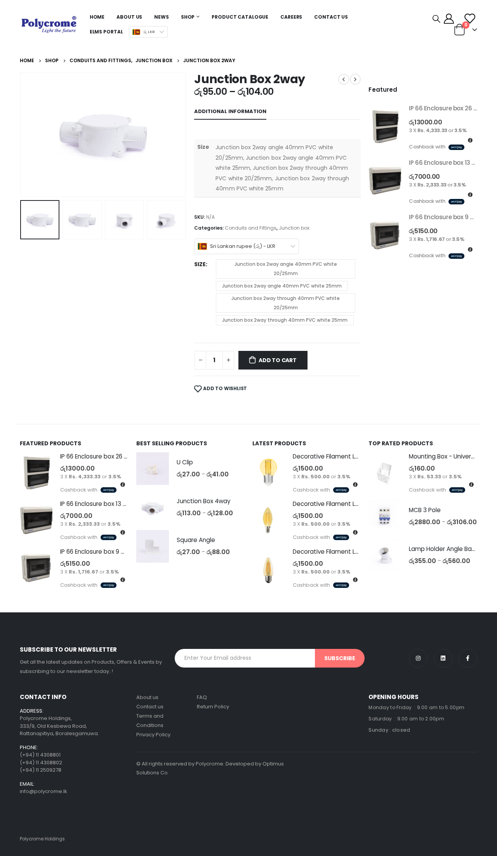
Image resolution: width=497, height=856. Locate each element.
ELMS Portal (106, 31)
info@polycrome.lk (43, 791)
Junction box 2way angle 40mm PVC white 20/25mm (286, 269)
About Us (129, 17)
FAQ (202, 697)
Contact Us (331, 17)
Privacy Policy (153, 734)
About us (147, 697)
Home (97, 17)
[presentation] (22, 134)
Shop (188, 17)
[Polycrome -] (49, 24)
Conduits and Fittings (250, 228)
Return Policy (213, 706)
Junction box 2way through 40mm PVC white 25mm (285, 320)
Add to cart (278, 360)
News (161, 17)
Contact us (149, 706)
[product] (384, 126)
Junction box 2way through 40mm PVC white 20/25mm (285, 303)
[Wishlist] (470, 19)
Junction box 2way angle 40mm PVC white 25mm (282, 285)
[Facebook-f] (468, 658)
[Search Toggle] (436, 18)
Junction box (294, 228)
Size (200, 264)
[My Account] (449, 19)
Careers (291, 17)
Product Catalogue (240, 17)
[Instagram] (418, 658)
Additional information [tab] (230, 111)
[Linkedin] (443, 658)
